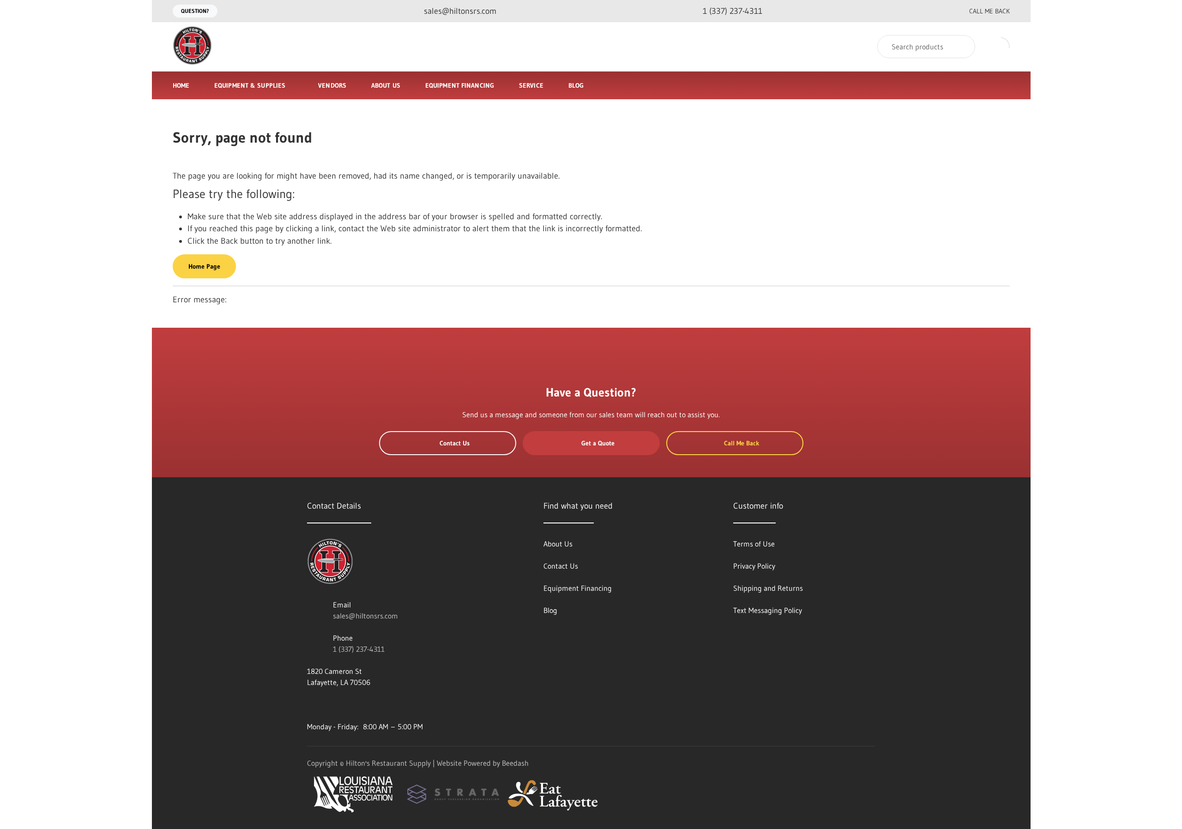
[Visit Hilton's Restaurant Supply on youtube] (311, 704)
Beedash (515, 763)
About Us (385, 85)
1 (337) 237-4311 (359, 649)
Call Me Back (989, 11)
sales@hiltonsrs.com (365, 615)
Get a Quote (598, 443)
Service (531, 85)
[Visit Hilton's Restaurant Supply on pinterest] (369, 704)
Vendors (332, 85)
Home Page (204, 266)
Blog (576, 85)
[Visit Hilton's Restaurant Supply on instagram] (389, 704)
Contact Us (455, 443)
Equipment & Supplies (249, 85)
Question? (195, 10)
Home (181, 85)
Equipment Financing (459, 85)
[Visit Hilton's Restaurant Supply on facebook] (330, 704)
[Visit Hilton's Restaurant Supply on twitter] (350, 704)
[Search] (962, 46)
